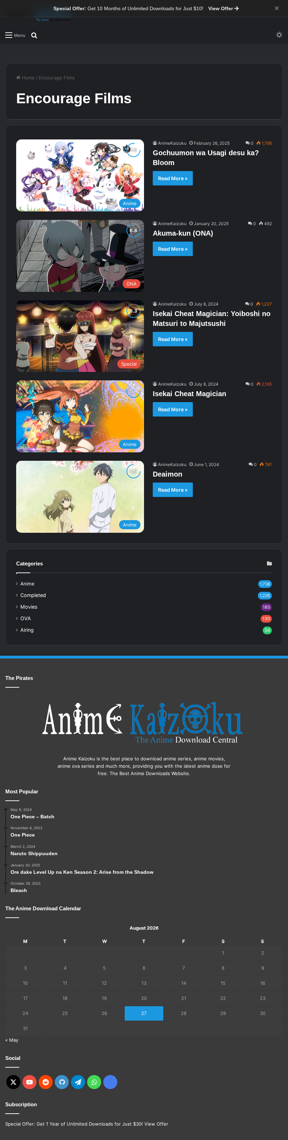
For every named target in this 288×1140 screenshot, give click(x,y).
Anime (27, 584)
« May (11, 1040)
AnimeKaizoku (172, 143)
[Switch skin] (279, 35)
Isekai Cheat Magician (189, 394)
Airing (27, 630)
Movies (28, 607)
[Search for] (34, 35)
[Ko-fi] (110, 1082)
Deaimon (167, 474)
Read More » (173, 178)
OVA (25, 618)
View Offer (221, 8)
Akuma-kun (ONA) (183, 233)
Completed (33, 595)
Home (27, 77)
